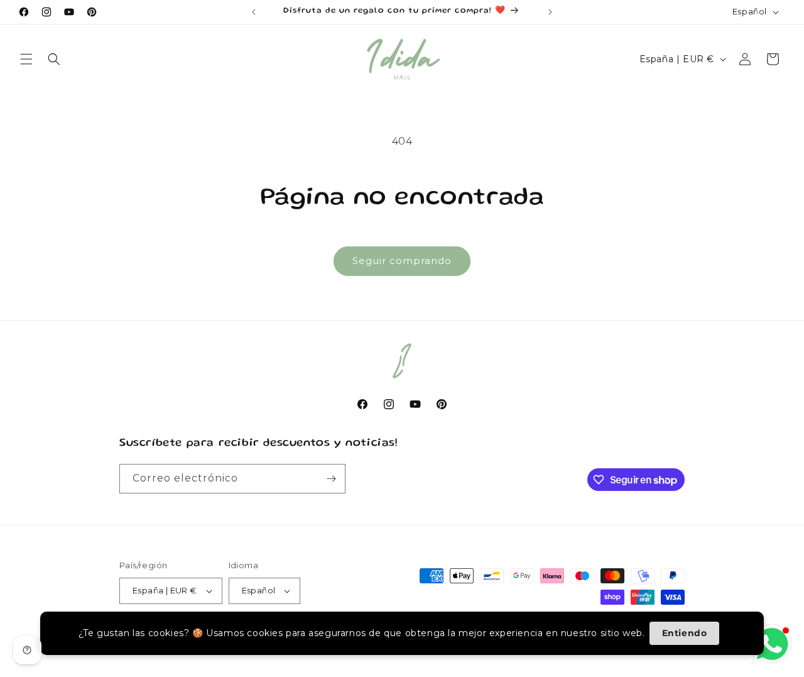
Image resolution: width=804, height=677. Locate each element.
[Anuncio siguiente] (550, 12)
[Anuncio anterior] (254, 12)
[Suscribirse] (331, 478)
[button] (26, 59)
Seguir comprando (402, 261)
